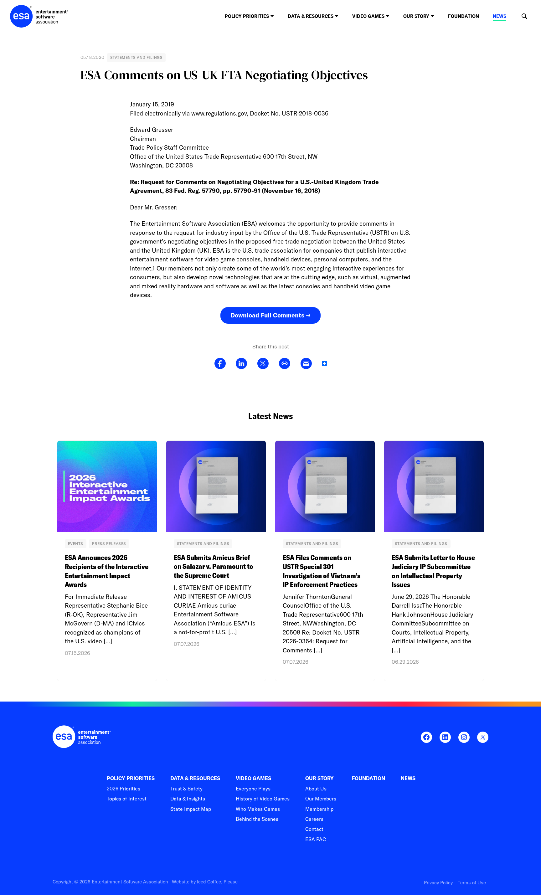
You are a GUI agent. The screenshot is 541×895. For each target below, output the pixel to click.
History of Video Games (263, 798)
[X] (263, 364)
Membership (319, 809)
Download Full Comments (267, 315)
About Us (316, 788)
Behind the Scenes (257, 819)
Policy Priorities (131, 778)
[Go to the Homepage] (39, 16)
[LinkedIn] (241, 364)
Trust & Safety (186, 788)
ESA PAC (315, 839)
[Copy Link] (284, 364)
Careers (314, 819)
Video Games (253, 778)
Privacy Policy (438, 883)
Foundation (463, 16)
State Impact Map (190, 809)
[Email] (306, 364)
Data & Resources (195, 778)
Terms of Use (472, 883)
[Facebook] (220, 364)
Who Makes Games (258, 809)
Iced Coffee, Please (217, 882)
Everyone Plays (253, 788)
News (499, 16)
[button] (524, 16)
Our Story (319, 778)
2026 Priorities (123, 788)
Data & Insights (187, 798)
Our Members (320, 798)
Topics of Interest (127, 798)
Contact (314, 829)
